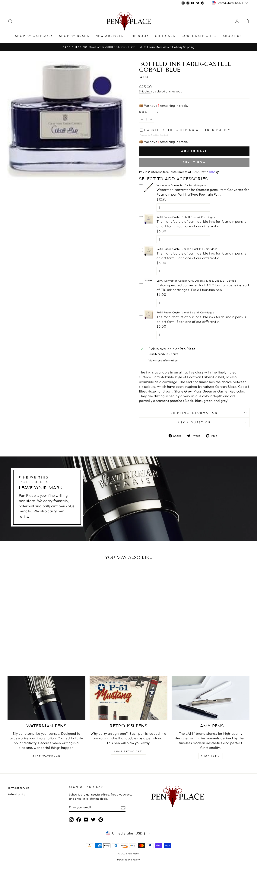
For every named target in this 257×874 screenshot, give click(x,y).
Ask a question (194, 422)
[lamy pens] (210, 698)
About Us (232, 36)
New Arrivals (110, 36)
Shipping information (194, 413)
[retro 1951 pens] (128, 698)
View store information (163, 360)
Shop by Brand (74, 36)
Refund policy (17, 794)
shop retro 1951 (128, 751)
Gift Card (165, 36)
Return (207, 130)
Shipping (145, 91)
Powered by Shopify (128, 859)
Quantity (149, 112)
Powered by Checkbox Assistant (154, 135)
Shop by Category (34, 36)
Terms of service (18, 787)
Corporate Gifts (199, 36)
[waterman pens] (46, 698)
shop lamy (210, 756)
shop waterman (47, 756)
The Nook (139, 36)
